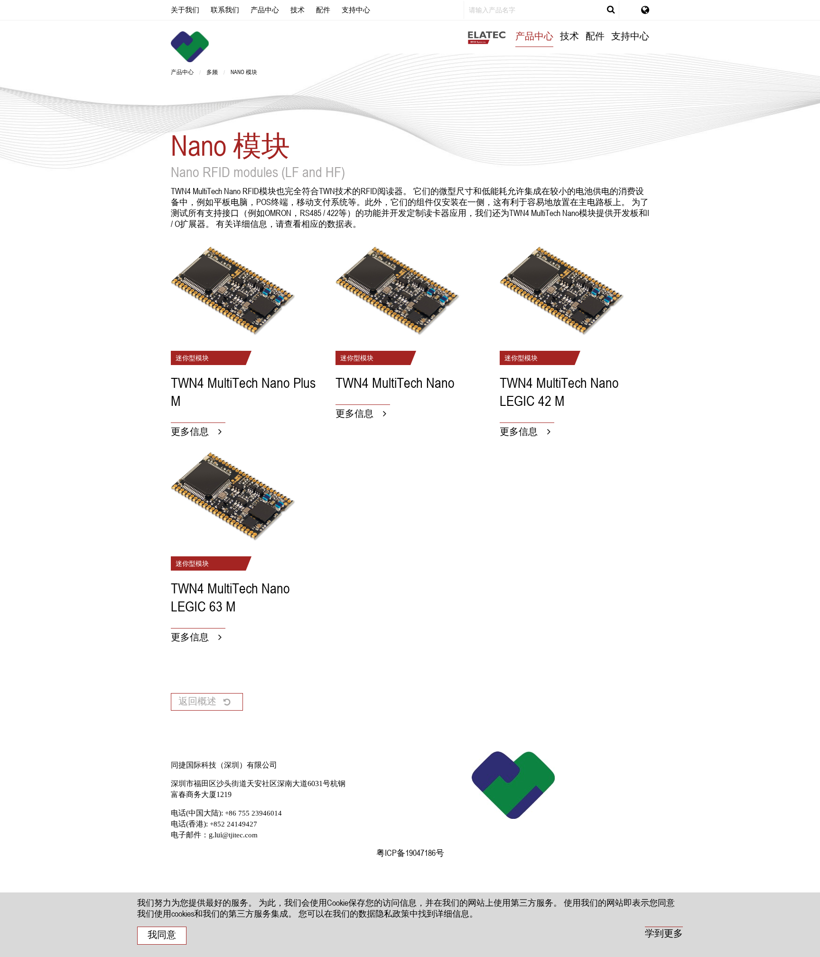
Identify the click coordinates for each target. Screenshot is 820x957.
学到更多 (664, 933)
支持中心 (356, 9)
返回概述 (197, 701)
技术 (297, 9)
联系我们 (225, 9)
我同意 (162, 934)
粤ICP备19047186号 (410, 852)
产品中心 (265, 9)
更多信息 (190, 431)
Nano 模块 (244, 71)
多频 (212, 71)
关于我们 (185, 9)
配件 (323, 9)
